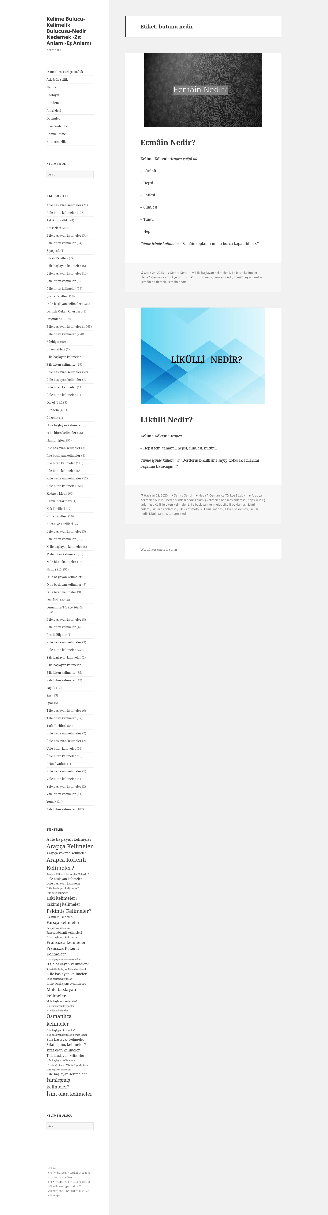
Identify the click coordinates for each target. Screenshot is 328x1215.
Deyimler (53, 118)
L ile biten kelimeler (61, 539)
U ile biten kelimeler (61, 748)
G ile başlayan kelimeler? (59, 959)
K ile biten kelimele (61, 486)
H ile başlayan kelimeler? (68, 964)
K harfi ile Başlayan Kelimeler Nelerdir (67, 969)
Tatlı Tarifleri (56, 726)
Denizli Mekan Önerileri (64, 311)
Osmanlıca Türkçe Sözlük (65, 72)
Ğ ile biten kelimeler (61, 395)
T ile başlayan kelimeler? (61, 1060)
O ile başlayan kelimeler (64, 577)
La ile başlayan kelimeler (59, 978)
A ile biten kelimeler (61, 213)
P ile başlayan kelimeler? (61, 1030)
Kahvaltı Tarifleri (59, 501)
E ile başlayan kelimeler (64, 326)
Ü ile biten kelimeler (61, 756)
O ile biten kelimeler (61, 592)
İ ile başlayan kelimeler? (67, 1074)
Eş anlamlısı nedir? (60, 917)
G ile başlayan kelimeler (64, 372)
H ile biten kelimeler (61, 433)
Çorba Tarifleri (57, 296)
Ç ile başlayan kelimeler (64, 273)
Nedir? (51, 87)
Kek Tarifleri (56, 509)
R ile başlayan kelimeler (64, 642)
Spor (50, 703)
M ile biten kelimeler (62, 554)
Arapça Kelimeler (70, 846)
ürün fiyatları (56, 764)
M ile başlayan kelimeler (64, 547)
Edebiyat (53, 95)
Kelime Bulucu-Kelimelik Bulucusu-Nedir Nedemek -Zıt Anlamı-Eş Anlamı (69, 30)
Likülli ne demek (236, 509)
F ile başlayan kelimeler (64, 357)
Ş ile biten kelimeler (61, 672)
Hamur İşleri (56, 440)
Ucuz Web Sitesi (58, 126)
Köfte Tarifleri (57, 516)
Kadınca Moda (57, 493)
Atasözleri (54, 111)
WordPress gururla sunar (158, 549)
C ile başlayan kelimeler (64, 266)
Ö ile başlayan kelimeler (64, 584)
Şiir (49, 695)
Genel (51, 402)
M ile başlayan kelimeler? (62, 1001)
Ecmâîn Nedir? (168, 142)
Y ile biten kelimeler (61, 794)
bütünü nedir (203, 277)
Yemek (51, 802)
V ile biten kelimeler (61, 779)
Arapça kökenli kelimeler (66, 853)
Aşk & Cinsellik (57, 79)
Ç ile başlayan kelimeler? (59, 1069)
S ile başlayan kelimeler (64, 665)
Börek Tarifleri (57, 258)
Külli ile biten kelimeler (170, 504)
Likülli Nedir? (166, 419)
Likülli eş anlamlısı (164, 509)
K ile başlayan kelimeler (64, 478)
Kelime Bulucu (57, 134)
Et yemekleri (56, 349)
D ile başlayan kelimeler (64, 304)
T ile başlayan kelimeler (64, 710)
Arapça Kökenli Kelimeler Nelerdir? (68, 874)
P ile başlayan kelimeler (64, 619)
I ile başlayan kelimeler (63, 448)
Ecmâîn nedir (176, 282)
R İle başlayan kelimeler (60, 1034)
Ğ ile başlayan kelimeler (64, 380)
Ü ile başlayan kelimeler (64, 741)
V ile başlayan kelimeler (64, 771)
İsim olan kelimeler (69, 1093)
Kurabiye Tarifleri (60, 524)
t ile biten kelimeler (56, 1065)
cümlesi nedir (223, 277)
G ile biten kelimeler (61, 387)
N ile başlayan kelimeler (60, 1006)
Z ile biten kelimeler (61, 809)
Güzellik (52, 417)
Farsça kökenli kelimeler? (64, 932)
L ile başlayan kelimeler (64, 531)
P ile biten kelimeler (61, 627)
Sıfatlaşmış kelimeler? (66, 1044)
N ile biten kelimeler (61, 562)
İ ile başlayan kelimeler (63, 455)
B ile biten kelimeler (61, 243)
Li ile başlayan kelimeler (204, 504)
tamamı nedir (178, 513)
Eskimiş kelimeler (63, 904)
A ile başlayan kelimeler (64, 205)
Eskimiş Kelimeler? (69, 910)
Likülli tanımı (158, 513)
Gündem (53, 103)
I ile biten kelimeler (61, 463)
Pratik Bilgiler (57, 635)
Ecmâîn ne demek (153, 282)
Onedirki (53, 600)
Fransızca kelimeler (66, 942)
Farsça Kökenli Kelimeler (59, 928)
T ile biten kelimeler (61, 718)
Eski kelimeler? (62, 898)
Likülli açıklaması (235, 504)
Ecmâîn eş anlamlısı (248, 277)
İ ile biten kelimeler (61, 471)
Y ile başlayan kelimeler (64, 786)
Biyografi (53, 251)
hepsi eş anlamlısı (233, 500)
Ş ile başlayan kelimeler (64, 657)
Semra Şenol (80, 1034)
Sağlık (51, 688)
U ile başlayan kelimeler (64, 733)
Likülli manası (213, 509)
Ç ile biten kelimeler (61, 281)
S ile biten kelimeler (61, 680)
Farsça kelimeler (63, 922)
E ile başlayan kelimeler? (63, 888)
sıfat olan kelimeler (63, 1050)
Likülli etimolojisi (191, 509)
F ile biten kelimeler (61, 364)
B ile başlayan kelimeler (64, 235)
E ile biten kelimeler (61, 334)
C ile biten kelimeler (61, 288)
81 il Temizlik (56, 142)
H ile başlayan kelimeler (64, 425)
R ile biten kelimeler (61, 650)
